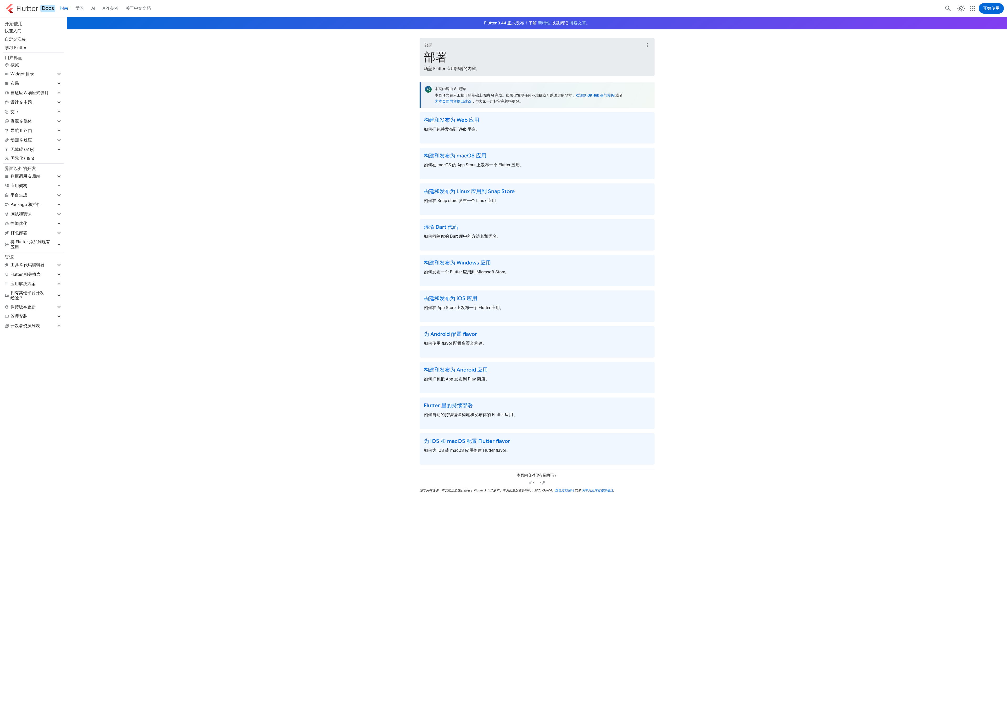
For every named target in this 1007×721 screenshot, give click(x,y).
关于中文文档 (138, 8)
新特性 (544, 23)
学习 (80, 8)
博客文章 (577, 23)
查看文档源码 (564, 490)
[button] (33, 74)
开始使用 (991, 8)
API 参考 (110, 8)
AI (93, 8)
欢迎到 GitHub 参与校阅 (595, 95)
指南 (64, 8)
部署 (428, 45)
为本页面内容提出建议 (453, 101)
